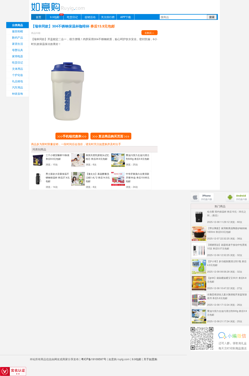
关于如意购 (150, 359)
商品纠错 (35, 32)
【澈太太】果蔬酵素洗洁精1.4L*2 (98, 177)
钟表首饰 (17, 93)
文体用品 (17, 69)
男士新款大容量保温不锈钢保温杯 (58, 177)
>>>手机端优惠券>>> (72, 136)
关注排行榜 (108, 17)
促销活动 (90, 17)
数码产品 (17, 37)
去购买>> (149, 32)
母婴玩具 (17, 50)
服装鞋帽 (17, 31)
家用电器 (17, 56)
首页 (38, 17)
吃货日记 (72, 17)
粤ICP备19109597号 (93, 359)
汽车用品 (17, 87)
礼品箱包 (17, 81)
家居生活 (17, 44)
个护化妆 (17, 75)
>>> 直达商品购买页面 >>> (110, 136)
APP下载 (125, 17)
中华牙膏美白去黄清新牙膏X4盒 (137, 177)
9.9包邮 (54, 17)
